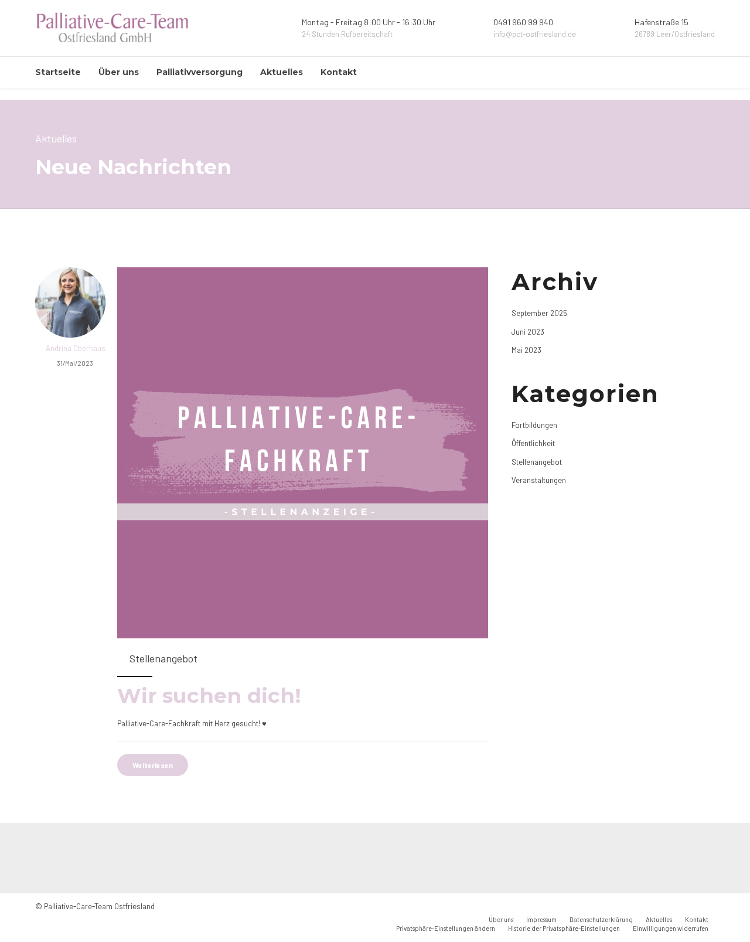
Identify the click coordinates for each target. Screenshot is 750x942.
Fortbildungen (534, 425)
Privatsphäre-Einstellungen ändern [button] (445, 928)
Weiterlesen (152, 765)
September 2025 (539, 313)
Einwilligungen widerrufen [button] (670, 928)
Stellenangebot (163, 658)
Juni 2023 (528, 331)
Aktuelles (281, 72)
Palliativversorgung (199, 72)
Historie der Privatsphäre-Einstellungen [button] (564, 928)
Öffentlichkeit (533, 443)
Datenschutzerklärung (601, 919)
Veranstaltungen (539, 480)
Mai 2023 (526, 350)
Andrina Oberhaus (75, 348)
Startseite (58, 72)
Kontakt (339, 72)
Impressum (541, 919)
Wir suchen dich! (209, 695)
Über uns (118, 72)
